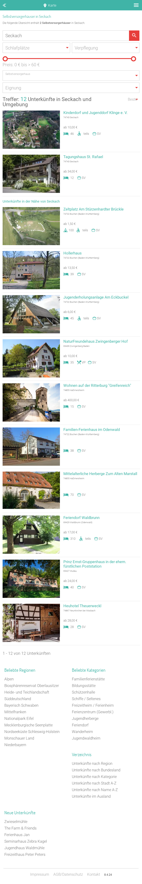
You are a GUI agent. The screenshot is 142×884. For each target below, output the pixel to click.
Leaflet (110, 882)
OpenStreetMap (133, 882)
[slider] (5, 58)
